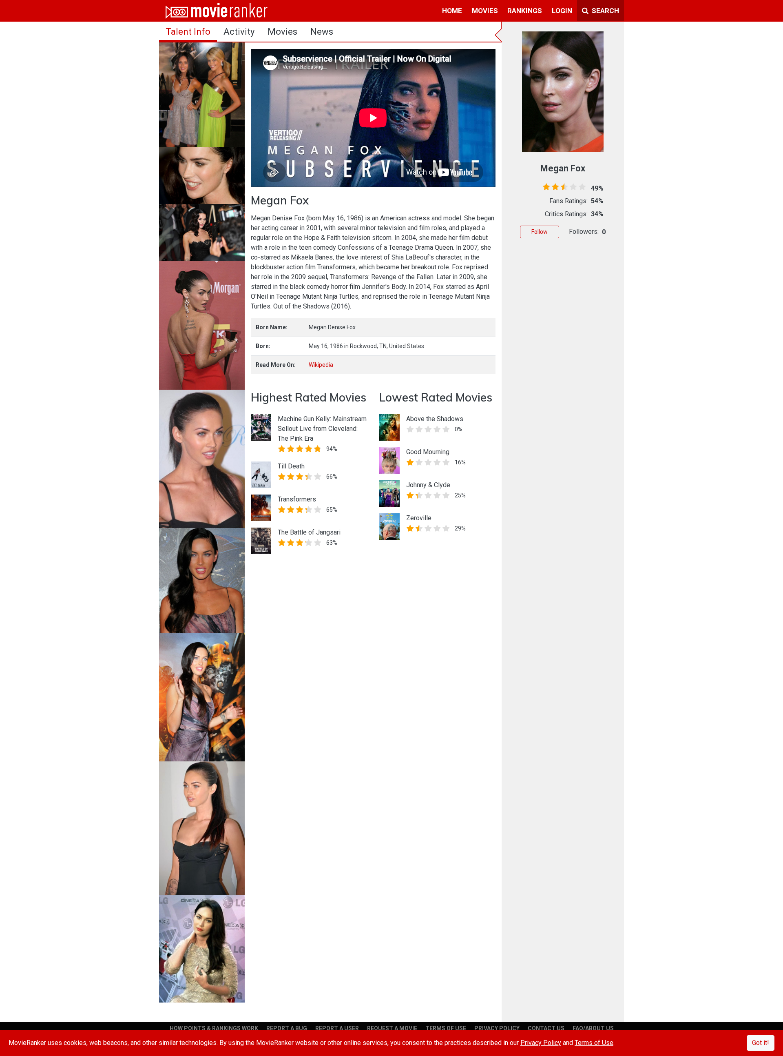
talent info (188, 32)
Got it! (760, 1043)
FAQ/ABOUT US (593, 1028)
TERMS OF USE (445, 1028)
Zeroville (418, 518)
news (321, 32)
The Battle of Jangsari (309, 532)
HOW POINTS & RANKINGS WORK (214, 1028)
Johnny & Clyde (428, 485)
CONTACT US (546, 1028)
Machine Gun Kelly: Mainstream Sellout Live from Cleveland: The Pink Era (322, 428)
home (452, 11)
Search (604, 11)
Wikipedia (321, 365)
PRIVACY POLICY (497, 1028)
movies (485, 11)
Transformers (297, 499)
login (562, 11)
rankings (524, 11)
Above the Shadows (434, 419)
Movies (282, 32)
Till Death (291, 466)
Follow (539, 232)
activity (238, 32)
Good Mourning (427, 452)
